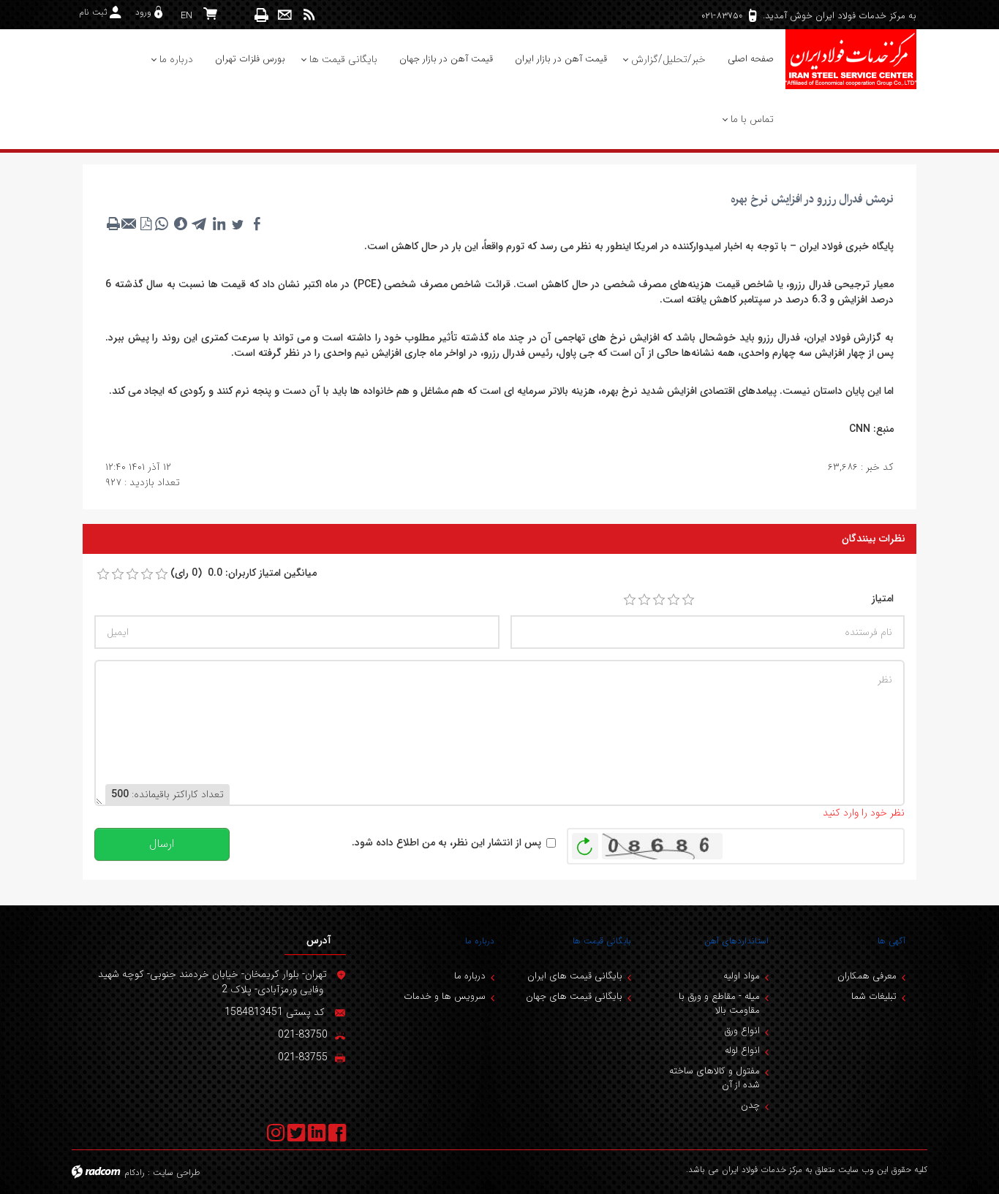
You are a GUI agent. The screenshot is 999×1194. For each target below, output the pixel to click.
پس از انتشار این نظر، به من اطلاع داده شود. (446, 843)
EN (186, 15)
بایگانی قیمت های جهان (574, 996)
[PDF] (145, 224)
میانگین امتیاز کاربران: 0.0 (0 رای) (243, 573)
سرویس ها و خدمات (445, 996)
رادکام (134, 1172)
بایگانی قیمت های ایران (574, 976)
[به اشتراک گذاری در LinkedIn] (218, 224)
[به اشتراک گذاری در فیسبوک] (256, 224)
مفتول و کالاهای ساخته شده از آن (714, 1078)
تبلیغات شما (874, 996)
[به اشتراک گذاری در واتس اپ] (161, 224)
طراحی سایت (176, 1172)
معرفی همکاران (867, 976)
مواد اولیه (741, 976)
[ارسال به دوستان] (129, 224)
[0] (103, 574)
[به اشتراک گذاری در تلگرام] (199, 224)
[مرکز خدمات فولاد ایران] (850, 59)
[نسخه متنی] (113, 224)
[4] (673, 599)
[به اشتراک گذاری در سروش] (180, 224)
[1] (629, 599)
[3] (659, 599)
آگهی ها (891, 941)
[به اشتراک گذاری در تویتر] (237, 224)
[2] (644, 599)
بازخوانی (585, 842)
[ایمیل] (284, 15)
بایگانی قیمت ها (602, 941)
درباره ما (479, 941)
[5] (688, 599)
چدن (750, 1105)
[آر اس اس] (309, 15)
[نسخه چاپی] (262, 15)
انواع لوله (742, 1050)
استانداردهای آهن (736, 941)
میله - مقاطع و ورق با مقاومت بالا (719, 1004)
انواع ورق (742, 1030)
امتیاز (883, 598)
